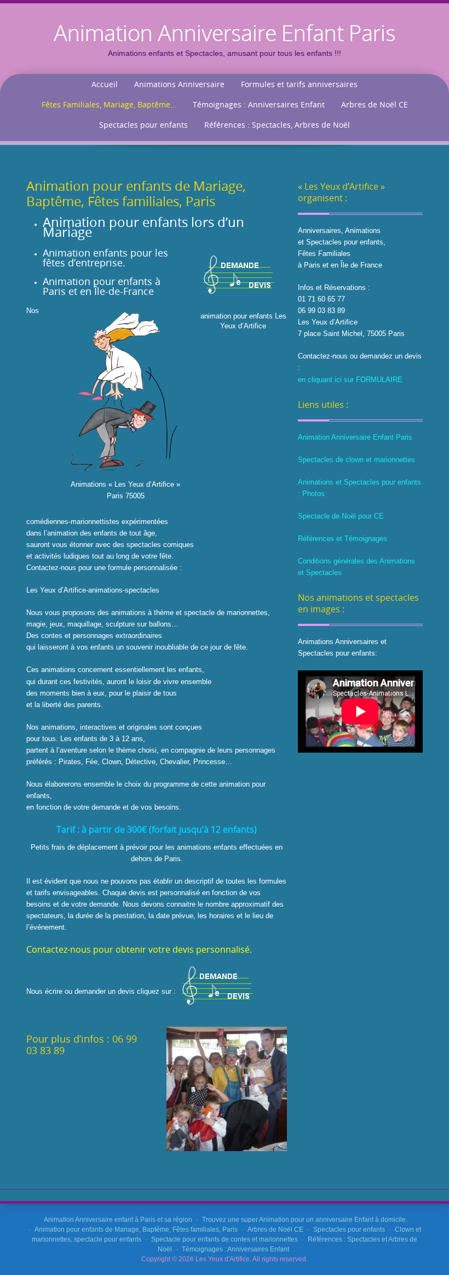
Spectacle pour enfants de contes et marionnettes (224, 1239)
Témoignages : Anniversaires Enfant (259, 104)
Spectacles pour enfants (143, 124)
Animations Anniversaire (179, 84)
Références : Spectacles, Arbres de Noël (277, 124)
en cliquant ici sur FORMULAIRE (350, 379)
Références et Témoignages (342, 538)
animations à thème (142, 612)
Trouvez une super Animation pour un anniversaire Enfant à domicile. (304, 1219)
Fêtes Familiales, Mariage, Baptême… (109, 104)
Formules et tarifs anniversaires (299, 84)
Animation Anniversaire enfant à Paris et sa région (118, 1219)
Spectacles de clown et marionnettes (356, 460)
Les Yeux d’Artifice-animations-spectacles (92, 590)
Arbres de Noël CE (374, 104)
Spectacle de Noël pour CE (341, 516)
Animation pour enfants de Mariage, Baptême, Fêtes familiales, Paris (136, 1229)
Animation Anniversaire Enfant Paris (355, 437)
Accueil (104, 84)
